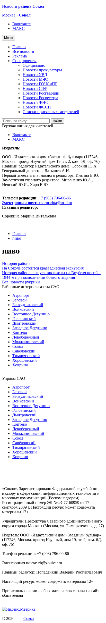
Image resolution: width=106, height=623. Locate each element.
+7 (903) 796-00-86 (36, 200)
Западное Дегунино (29, 328)
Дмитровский (24, 323)
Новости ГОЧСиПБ (40, 84)
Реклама (19, 56)
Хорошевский (24, 360)
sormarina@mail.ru (56, 202)
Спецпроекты (24, 60)
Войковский (23, 309)
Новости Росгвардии (41, 93)
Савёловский (24, 351)
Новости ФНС (35, 102)
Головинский (24, 318)
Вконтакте (21, 24)
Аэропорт (21, 295)
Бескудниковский (27, 304)
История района (16, 263)
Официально (34, 65)
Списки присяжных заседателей (51, 112)
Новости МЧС (35, 79)
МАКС (18, 28)
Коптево (19, 332)
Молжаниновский (28, 342)
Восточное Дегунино (31, 314)
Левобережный (25, 337)
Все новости (23, 51)
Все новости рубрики (21, 282)
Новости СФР (35, 88)
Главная (19, 47)
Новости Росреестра (40, 98)
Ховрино (20, 365)
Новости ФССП (37, 107)
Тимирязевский (26, 355)
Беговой (19, 300)
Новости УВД (35, 74)
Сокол (17, 346)
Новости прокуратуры (42, 70)
